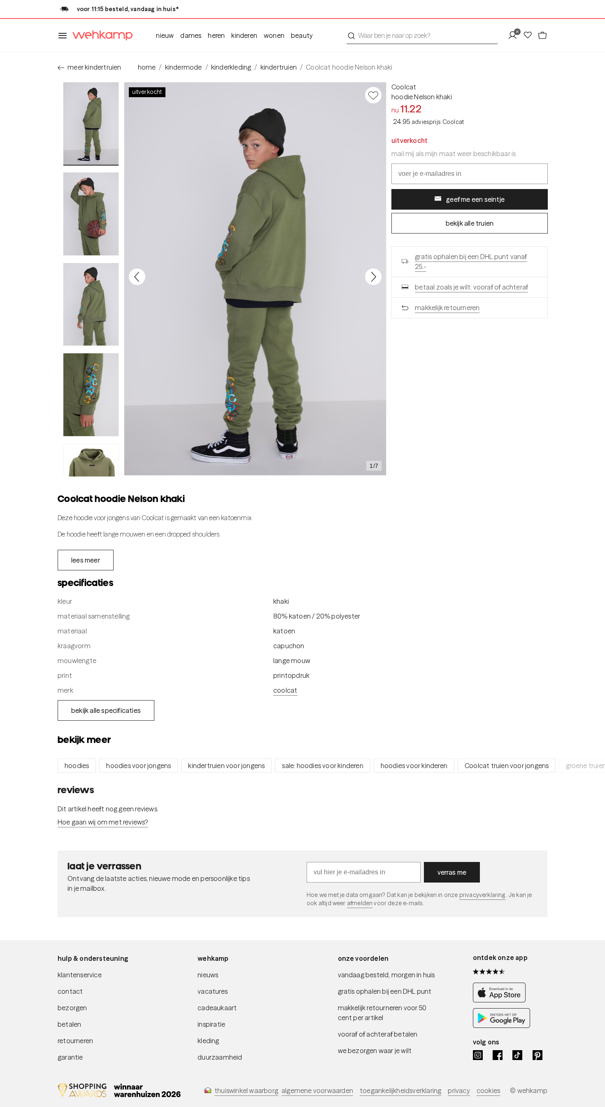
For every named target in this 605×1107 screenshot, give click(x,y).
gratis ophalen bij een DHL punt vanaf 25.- (471, 261)
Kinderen (244, 35)
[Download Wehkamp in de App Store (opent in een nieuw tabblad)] (501, 1000)
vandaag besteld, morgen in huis (386, 975)
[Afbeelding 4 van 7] (91, 394)
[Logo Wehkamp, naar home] (100, 35)
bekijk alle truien (470, 223)
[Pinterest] (537, 1055)
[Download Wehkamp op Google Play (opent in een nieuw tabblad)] (501, 1025)
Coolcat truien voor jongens (507, 765)
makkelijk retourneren (447, 308)
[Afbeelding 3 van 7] (91, 304)
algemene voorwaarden (317, 1090)
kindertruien (279, 67)
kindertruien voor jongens (226, 765)
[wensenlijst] (530, 35)
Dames (190, 35)
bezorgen (72, 1008)
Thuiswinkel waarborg (246, 1090)
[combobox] (422, 35)
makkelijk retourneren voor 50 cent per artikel (382, 1013)
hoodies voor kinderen (414, 765)
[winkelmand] (542, 35)
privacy (459, 1090)
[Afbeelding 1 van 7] (91, 124)
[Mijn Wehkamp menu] (515, 35)
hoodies (77, 765)
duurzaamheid (220, 1057)
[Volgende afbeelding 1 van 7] (373, 277)
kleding (208, 1041)
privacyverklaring (482, 895)
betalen (69, 1024)
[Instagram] (478, 1055)
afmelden (359, 903)
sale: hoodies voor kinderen (322, 765)
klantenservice (80, 975)
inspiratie (211, 1024)
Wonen (274, 35)
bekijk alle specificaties (106, 710)
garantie (70, 1057)
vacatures (213, 991)
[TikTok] (517, 1055)
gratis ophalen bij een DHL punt (385, 991)
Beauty (302, 35)
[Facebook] (498, 1055)
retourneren (75, 1041)
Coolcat (403, 87)
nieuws (208, 975)
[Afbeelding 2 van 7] (91, 213)
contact (70, 991)
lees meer (85, 560)
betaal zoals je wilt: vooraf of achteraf (471, 287)
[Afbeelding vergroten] (255, 279)
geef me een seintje (475, 199)
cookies (488, 1090)
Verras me (452, 872)
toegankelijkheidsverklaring (400, 1090)
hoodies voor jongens (138, 765)
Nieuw (165, 35)
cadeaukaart (217, 1008)
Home (147, 67)
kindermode (183, 67)
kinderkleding (231, 67)
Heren (216, 35)
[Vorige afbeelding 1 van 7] (137, 277)
